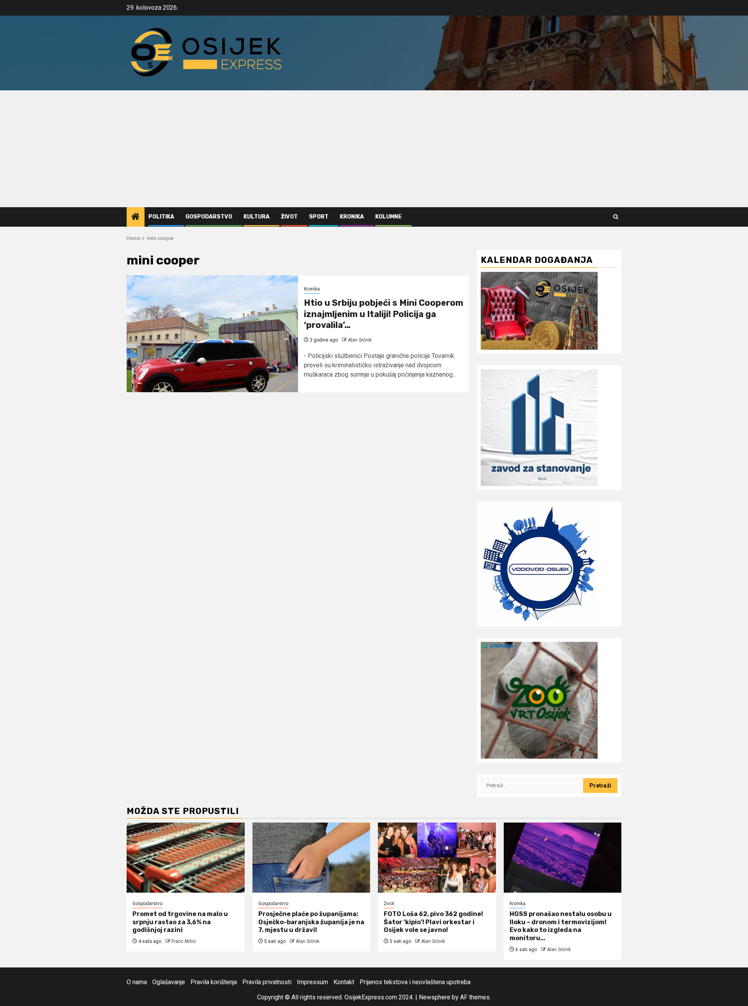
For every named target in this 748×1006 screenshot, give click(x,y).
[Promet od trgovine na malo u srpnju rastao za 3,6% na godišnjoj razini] (186, 858)
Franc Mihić (183, 941)
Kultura (256, 216)
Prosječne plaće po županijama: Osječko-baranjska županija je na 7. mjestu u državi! (311, 922)
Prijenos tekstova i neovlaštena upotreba (415, 982)
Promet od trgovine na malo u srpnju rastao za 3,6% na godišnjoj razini (180, 922)
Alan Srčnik (360, 340)
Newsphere (434, 997)
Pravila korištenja (214, 982)
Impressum (312, 982)
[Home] (135, 217)
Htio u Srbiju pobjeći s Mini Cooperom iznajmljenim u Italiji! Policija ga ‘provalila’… (383, 314)
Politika (161, 216)
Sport (318, 216)
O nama (137, 982)
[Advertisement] (374, 148)
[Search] (616, 216)
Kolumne (388, 216)
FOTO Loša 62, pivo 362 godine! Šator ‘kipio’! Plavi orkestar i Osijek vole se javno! (433, 922)
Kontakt (343, 982)
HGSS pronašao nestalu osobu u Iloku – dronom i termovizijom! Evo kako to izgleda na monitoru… (561, 926)
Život (289, 216)
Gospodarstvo (208, 216)
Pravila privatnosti (266, 982)
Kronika (352, 216)
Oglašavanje (168, 982)
